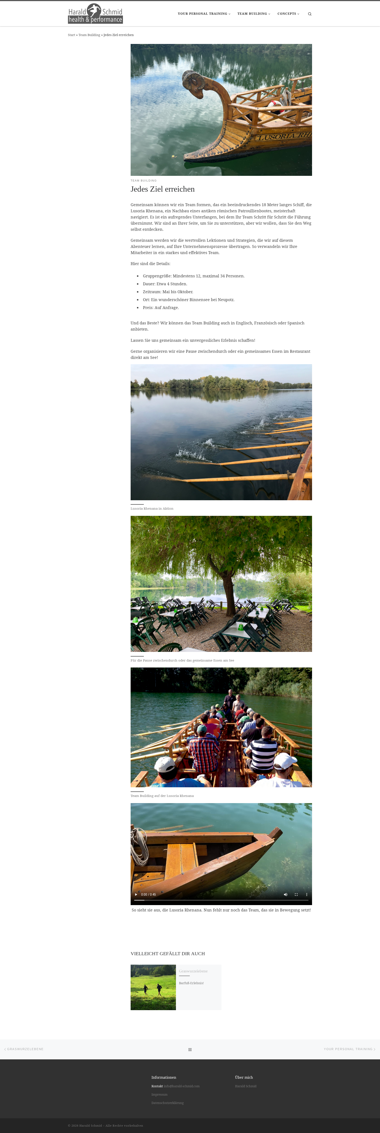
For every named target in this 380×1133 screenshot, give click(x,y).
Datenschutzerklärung (168, 1103)
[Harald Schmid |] (95, 12)
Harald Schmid (245, 1086)
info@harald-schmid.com (182, 1086)
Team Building (89, 35)
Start (71, 35)
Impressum (160, 1095)
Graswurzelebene (193, 971)
